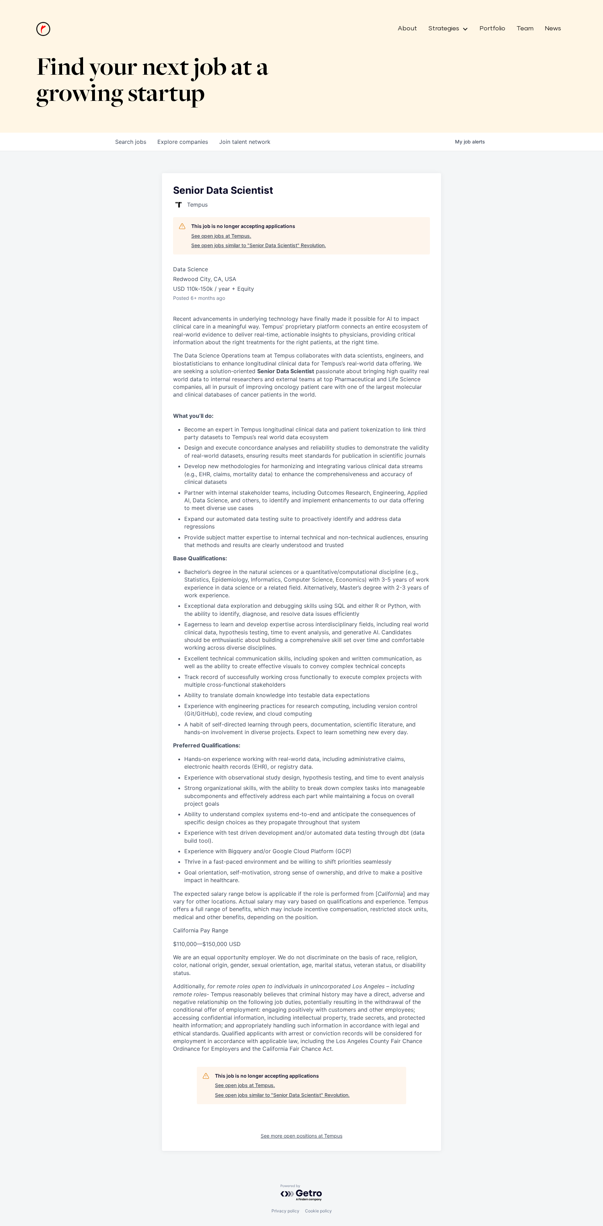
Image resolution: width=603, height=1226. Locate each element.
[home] (43, 29)
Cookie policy (318, 1210)
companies (182, 141)
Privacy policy (285, 1210)
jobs (130, 141)
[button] (445, 29)
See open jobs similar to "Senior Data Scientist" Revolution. (258, 245)
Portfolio (492, 28)
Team (525, 28)
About (407, 28)
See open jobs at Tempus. (221, 236)
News (553, 28)
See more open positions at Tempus (301, 1136)
